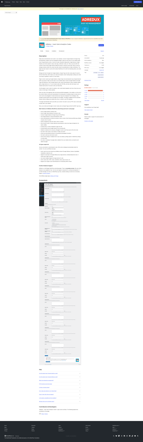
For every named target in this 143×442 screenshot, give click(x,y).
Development (61, 51)
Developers (61, 429)
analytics (102, 72)
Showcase (33, 425)
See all (102, 100)
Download (101, 45)
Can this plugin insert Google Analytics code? (48, 373)
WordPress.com (116, 425)
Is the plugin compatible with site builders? (47, 398)
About (5, 425)
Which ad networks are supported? (46, 380)
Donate (87, 429)
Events (87, 427)
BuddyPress (115, 430)
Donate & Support (46, 173)
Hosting (5, 429)
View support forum (88, 109)
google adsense (100, 74)
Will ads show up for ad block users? (46, 401)
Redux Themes (50, 46)
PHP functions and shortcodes (45, 383)
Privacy (5, 430)
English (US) (101, 70)
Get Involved (88, 425)
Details (41, 51)
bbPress (115, 429)
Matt (114, 427)
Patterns (33, 430)
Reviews (47, 51)
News (5, 427)
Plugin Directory (7, 5)
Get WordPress (138, 1)
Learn (60, 425)
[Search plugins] (16, 12)
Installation (54, 51)
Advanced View (87, 80)
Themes (33, 427)
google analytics (100, 77)
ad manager (96, 72)
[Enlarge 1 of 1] (79, 183)
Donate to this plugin (88, 121)
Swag (87, 430)
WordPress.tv (61, 430)
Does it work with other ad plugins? (46, 394)
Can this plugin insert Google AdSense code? (48, 376)
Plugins (33, 429)
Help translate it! (81, 8)
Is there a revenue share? (44, 387)
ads (99, 72)
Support (102, 51)
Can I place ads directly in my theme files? (47, 390)
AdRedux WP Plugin (54, 175)
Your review (86, 100)
